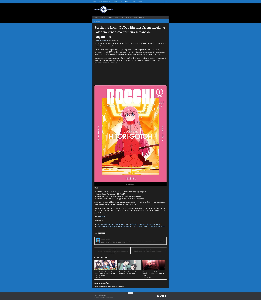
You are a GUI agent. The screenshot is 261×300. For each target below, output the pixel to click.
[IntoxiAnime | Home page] (103, 9)
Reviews (115, 1)
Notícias (127, 1)
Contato (140, 1)
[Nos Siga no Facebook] (158, 296)
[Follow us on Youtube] (163, 296)
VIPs (133, 1)
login (106, 286)
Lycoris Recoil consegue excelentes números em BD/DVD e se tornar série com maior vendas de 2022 (131, 226)
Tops (121, 1)
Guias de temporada (104, 1)
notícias (97, 21)
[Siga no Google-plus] (166, 296)
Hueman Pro (110, 297)
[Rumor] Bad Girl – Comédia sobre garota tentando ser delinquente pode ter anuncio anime (104, 273)
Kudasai (102, 217)
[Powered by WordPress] (100, 297)
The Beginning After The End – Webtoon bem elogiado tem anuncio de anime (153, 273)
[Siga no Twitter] (161, 296)
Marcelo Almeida (102, 40)
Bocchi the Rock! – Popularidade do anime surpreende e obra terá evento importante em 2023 (129, 224)
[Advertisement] (130, 74)
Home (95, 1)
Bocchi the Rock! (101, 233)
